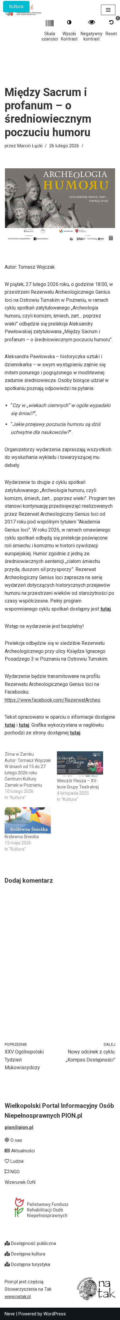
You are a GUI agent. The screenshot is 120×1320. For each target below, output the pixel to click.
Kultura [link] (16, 6)
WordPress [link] (54, 1314)
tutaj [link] (105, 609)
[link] (31, 1056)
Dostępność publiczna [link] (33, 1243)
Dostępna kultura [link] (27, 1254)
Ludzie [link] (16, 1161)
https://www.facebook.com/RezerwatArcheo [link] (52, 700)
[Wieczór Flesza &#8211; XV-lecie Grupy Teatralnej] (80, 764)
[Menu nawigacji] (108, 10)
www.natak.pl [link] (18, 1296)
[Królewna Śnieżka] (28, 820)
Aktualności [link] (22, 1151)
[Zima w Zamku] (31, 776)
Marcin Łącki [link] (29, 146)
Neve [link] (10, 1314)
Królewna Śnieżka (22, 836)
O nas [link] (15, 1140)
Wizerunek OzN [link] (20, 1182)
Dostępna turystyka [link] (30, 1264)
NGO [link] (14, 1172)
